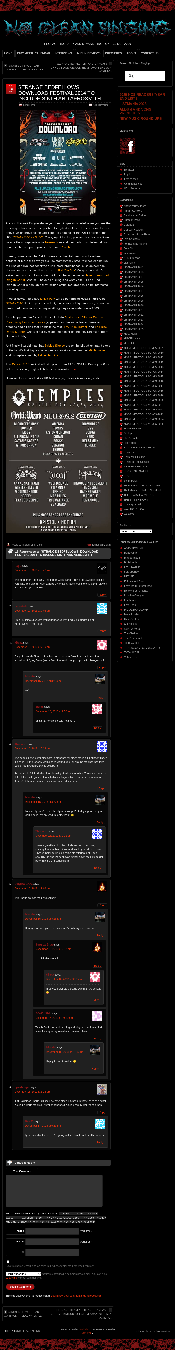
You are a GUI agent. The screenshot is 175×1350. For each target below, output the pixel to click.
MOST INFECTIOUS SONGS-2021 (144, 404)
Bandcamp (130, 552)
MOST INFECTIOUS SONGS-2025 (144, 423)
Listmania (129, 262)
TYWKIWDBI (131, 652)
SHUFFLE (130, 475)
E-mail (20, 1241)
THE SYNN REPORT (136, 499)
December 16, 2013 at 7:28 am (32, 748)
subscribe (11, 1277)
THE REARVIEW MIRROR (139, 494)
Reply (102, 594)
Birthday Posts (132, 220)
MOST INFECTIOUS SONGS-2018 (144, 390)
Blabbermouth (132, 557)
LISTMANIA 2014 (134, 277)
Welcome (129, 513)
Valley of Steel (132, 657)
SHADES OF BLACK (136, 466)
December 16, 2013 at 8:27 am (43, 801)
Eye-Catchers (132, 239)
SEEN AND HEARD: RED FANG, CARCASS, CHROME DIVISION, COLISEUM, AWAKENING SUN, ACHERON (81, 67)
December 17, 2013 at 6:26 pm (43, 1125)
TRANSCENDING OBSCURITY (142, 647)
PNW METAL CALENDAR (33, 53)
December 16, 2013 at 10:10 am (54, 1017)
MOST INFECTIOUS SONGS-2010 (144, 352)
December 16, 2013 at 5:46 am (32, 570)
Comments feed (133, 183)
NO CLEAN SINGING (28, 1331)
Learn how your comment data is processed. (76, 1295)
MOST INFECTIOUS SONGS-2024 (144, 419)
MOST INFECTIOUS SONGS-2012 (144, 362)
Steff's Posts (131, 480)
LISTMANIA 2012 (134, 267)
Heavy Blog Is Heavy (136, 590)
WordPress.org (132, 188)
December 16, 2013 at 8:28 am (43, 681)
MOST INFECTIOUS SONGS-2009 (144, 348)
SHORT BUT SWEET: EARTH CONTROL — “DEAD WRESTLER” (24, 67)
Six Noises (130, 623)
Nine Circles (131, 619)
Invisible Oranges (134, 595)
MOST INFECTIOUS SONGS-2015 (144, 376)
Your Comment (22, 1171)
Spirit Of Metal (132, 628)
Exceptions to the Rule (137, 234)
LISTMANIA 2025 (134, 329)
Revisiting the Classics (137, 461)
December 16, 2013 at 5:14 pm (32, 1091)
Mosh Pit (129, 343)
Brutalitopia (130, 562)
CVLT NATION (132, 567)
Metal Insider (131, 614)
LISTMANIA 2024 (134, 324)
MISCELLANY (132, 338)
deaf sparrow (131, 571)
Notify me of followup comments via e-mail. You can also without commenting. (56, 1276)
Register (129, 169)
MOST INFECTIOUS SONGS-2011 (143, 357)
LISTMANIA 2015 (134, 281)
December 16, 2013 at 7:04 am (32, 610)
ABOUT (131, 53)
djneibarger (22, 1087)
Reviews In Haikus (134, 456)
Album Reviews (133, 210)
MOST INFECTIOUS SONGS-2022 (144, 409)
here (74, 369)
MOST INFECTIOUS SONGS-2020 (144, 400)
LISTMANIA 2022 (134, 314)
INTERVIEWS (63, 53)
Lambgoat (130, 600)
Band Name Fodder (135, 215)
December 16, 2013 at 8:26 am (43, 918)
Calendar (129, 224)
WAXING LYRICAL (134, 509)
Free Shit (129, 248)
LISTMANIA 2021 (134, 310)
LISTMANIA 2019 (134, 300)
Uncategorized (132, 504)
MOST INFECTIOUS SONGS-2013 (144, 367)
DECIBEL (129, 576)
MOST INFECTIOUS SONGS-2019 (144, 395)
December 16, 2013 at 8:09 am (32, 888)
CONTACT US (150, 53)
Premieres (130, 442)
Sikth (108, 544)
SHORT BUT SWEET (136, 471)
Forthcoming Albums (135, 243)
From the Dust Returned (138, 586)
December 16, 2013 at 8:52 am (53, 948)
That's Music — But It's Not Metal (142, 490)
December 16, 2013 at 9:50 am (53, 711)
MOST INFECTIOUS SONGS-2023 (144, 414)
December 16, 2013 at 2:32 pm (53, 835)
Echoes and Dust (134, 581)
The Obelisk (131, 633)
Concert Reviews (134, 229)
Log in (127, 174)
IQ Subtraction (132, 258)
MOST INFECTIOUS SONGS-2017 (144, 385)
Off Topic (129, 433)
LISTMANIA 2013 (134, 272)
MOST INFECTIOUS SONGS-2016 (144, 381)
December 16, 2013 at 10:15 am (64, 1052)
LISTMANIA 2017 (134, 291)
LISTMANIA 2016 (134, 286)
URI (22, 1252)
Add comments (100, 105)
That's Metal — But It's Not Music (142, 485)
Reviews (129, 452)
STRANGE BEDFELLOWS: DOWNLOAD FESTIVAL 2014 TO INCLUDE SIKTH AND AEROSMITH (59, 92)
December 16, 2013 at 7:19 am (32, 646)
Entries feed (131, 179)
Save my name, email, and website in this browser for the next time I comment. (51, 1266)
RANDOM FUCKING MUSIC (140, 447)
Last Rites (130, 605)
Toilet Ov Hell (132, 642)
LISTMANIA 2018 (134, 295)
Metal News (29, 105)
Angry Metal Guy (133, 548)
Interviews (130, 253)
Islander (26, 544)
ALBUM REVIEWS (89, 53)
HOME (8, 53)
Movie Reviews (132, 428)
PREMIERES (113, 53)
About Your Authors (135, 205)
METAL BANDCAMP (136, 609)
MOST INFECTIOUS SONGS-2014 (144, 371)
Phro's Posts (131, 438)
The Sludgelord (133, 638)
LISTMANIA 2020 (134, 305)
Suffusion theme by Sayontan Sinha (154, 1331)
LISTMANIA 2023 (134, 319)
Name (20, 1230)
